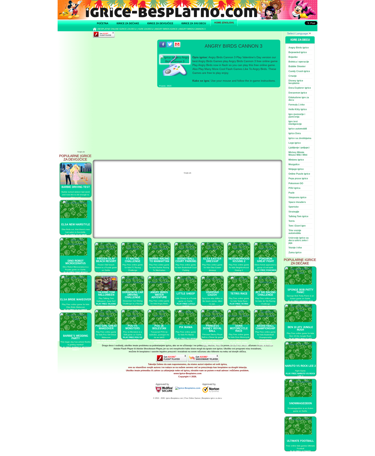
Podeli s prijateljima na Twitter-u (170, 44)
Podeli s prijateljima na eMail (177, 44)
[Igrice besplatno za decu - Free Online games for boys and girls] (187, 388)
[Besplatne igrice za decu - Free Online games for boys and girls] (164, 388)
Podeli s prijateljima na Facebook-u (162, 44)
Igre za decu (145, 29)
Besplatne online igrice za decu (117, 29)
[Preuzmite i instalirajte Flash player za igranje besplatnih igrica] (171, 358)
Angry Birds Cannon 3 (192, 29)
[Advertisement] (81, 90)
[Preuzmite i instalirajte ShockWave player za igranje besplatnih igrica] (203, 358)
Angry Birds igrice (166, 29)
